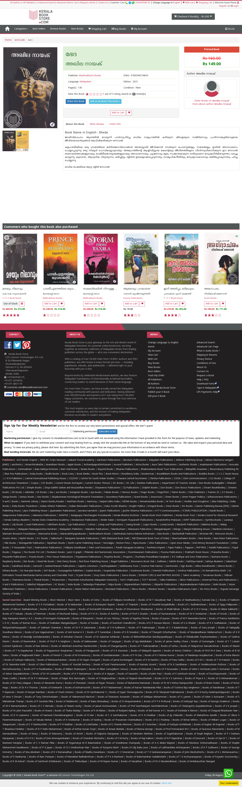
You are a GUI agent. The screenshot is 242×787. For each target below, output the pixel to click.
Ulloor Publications (190, 580)
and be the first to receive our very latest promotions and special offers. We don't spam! (78, 426)
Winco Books (139, 589)
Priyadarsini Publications (88, 557)
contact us (176, 443)
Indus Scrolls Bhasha (115, 506)
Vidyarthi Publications (165, 584)
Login (235, 6)
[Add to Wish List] (129, 112)
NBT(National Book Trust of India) (150, 538)
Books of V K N (89, 614)
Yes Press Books (208, 589)
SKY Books (49, 570)
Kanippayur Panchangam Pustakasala (91, 515)
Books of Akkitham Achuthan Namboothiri (74, 646)
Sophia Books (93, 570)
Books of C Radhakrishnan (192, 604)
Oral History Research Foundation (210, 543)
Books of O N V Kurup (195, 609)
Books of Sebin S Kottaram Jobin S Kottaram (205, 669)
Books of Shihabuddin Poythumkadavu (196, 637)
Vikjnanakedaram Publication (195, 584)
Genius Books (27, 497)
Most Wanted (57, 600)
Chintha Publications (160, 478)
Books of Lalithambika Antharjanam (170, 747)
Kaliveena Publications (44, 515)
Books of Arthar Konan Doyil (79, 729)
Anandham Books (55, 464)
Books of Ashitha (109, 614)
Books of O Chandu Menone (116, 724)
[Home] (7, 29)
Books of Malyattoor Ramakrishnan (199, 646)
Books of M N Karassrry (77, 655)
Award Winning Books (35, 600)
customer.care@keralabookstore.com (27, 387)
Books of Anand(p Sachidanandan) (31, 637)
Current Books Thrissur (97, 483)
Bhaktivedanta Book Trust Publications (162, 469)
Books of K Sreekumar (67, 720)
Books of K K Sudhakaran (213, 623)
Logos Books (150, 524)
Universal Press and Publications (219, 580)
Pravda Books (36, 557)
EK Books (42, 492)
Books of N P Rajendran (169, 738)
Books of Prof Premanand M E (172, 729)
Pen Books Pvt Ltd (34, 552)
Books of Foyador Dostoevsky (221, 757)
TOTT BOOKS (149, 580)
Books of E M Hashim (147, 660)
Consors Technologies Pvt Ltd (77, 775)
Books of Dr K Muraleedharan (161, 761)
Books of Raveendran (24, 641)
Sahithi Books (176, 561)
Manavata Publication (139, 529)
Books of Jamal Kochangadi (118, 660)
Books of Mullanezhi (67, 701)
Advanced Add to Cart (67, 3)
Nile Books (10, 543)
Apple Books (74, 464)
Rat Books (29, 561)
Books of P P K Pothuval (157, 701)
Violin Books (219, 584)
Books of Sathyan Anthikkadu (175, 724)
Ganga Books (9, 497)
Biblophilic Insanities (196, 469)
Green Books (210, 298)
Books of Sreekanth (51, 687)
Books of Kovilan (89, 623)
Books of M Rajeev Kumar (104, 761)
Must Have (74, 600)
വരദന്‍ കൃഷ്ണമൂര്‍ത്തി (136, 294)
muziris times (9, 538)
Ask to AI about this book (104, 101)
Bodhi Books (52, 474)
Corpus (35, 483)
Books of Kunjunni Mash (105, 747)
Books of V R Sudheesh (112, 627)
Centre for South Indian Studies (98, 478)
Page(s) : (75, 87)
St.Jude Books (83, 575)
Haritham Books (75, 501)
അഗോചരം (211, 289)
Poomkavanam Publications (143, 552)
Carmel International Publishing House (45, 478)
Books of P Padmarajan (141, 627)
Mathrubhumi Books (52, 298)
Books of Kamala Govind (142, 664)
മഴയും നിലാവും (12, 289)
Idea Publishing (220, 501)
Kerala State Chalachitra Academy (50, 520)
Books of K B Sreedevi (126, 632)
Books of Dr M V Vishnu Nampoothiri (173, 683)
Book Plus (97, 474)
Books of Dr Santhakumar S (91, 692)
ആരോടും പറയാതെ (136, 289)
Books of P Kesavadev (166, 669)
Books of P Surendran (99, 632)
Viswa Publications (38, 589)
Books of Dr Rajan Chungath (84, 660)
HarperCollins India (109, 501)
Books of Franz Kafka (172, 660)
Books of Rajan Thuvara (101, 683)
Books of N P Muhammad (107, 687)
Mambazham (118, 529)
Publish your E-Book (158, 392)
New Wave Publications (226, 538)
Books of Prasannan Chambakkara (123, 720)
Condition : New (132, 87)
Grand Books (141, 497)
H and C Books (10, 501)
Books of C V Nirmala (41, 706)
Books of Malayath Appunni (146, 650)
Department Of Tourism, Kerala (179, 483)
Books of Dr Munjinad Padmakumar (165, 692)
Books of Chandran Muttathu (88, 738)
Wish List (189, 3)
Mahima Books (209, 524)
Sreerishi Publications (163, 570)
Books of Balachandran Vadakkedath (146, 757)
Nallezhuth (56, 538)
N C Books (42, 538)
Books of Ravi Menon (37, 646)
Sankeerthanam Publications (60, 566)
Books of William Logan (214, 720)
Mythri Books (26, 538)
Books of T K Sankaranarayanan (154, 752)
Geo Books (43, 497)
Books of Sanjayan (110, 641)
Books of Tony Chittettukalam (41, 697)
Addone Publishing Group (189, 460)
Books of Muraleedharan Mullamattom (200, 632)
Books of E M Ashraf (13, 761)
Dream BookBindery (215, 487)
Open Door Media (180, 543)
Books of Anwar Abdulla (111, 729)
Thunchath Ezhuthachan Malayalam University (92, 580)
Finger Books (147, 492)
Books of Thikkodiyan (75, 761)
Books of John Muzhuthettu (189, 752)
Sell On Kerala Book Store (162, 388)
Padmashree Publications (48, 547)
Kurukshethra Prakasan (168, 520)
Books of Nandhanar (213, 687)
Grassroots (157, 497)
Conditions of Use (206, 363)
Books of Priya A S (195, 678)
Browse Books (58, 29)
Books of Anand (43, 710)
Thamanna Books (21, 580)
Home (8, 40)
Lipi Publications (76, 524)
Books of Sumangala (202, 641)
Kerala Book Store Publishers (157, 515)
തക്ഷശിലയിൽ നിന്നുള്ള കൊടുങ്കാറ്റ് (106, 289)
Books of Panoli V (52, 655)
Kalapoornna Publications (16, 515)
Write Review (97, 124)
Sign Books (187, 566)
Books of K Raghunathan (102, 678)
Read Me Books (45, 561)
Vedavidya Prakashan (94, 584)
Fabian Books (111, 492)
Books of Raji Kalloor (142, 738)
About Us (202, 367)
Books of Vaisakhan (131, 761)
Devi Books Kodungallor (211, 483)
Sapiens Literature (88, 566)
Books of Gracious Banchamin (207, 729)
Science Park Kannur (152, 566)
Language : (80, 81)
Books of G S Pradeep (157, 720)
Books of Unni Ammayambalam (53, 738)
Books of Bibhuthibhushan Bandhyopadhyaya (147, 637)
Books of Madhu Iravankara (90, 752)
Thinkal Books (41, 580)
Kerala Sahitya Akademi (17, 520)
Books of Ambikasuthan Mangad (197, 761)
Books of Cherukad (75, 683)
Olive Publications (158, 543)
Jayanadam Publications (63, 510)
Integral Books (155, 506)
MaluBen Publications (97, 529)
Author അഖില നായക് (201, 73)
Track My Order (156, 375)
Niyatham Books (56, 543)
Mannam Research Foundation (19, 534)
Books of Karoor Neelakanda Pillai (142, 687)
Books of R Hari (85, 715)
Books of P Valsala (12, 614)
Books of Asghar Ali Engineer (209, 724)
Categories (20, 29)
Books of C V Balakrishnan (173, 627)
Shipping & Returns (207, 355)
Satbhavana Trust (129, 566)
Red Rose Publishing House (93, 561)
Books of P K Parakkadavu (38, 669)
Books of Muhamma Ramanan (133, 683)
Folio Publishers (196, 492)
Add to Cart (118, 112)
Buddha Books (207, 474)
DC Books (118, 483)
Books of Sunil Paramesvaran (110, 664)
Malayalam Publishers (71, 529)
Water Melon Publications (89, 589)
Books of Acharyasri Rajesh (100, 604)
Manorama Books (48, 534)
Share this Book (75, 101)
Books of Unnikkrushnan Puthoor (208, 664)
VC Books (59, 584)
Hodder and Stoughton (196, 501)
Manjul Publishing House (197, 529)
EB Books (17, 492)
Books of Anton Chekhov (177, 650)
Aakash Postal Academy (81, 460)
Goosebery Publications (118, 497)
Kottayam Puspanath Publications (135, 520)
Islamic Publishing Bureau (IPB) (212, 506)
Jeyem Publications (110, 510)
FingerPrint (163, 492)
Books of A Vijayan (104, 674)
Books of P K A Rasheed (110, 757)
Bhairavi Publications (127, 469)
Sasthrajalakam (108, 566)
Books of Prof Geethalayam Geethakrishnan (144, 706)
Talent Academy (191, 575)
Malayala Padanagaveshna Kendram (37, 529)
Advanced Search (46, 3)
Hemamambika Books (151, 501)
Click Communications (195, 478)
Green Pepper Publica (193, 497)
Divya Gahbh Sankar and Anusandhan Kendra (68, 487)
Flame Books (179, 492)
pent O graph (74, 552)
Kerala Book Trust (185, 515)
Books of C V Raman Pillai (39, 743)
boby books (36, 474)
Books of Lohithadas (87, 724)
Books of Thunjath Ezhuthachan (159, 632)
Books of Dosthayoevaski (213, 674)
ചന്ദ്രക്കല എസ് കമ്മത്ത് (177, 294)
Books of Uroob (218, 614)
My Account (140, 29)
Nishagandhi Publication (31, 543)
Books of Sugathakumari (169, 733)
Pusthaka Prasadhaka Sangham (152, 557)
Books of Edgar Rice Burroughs (68, 678)
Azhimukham (25, 469)
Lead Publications (35, 524)
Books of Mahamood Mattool (77, 697)
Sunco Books (129, 575)
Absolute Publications (134, 460)
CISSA (177, 478)
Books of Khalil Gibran (168, 609)
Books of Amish (74, 733)
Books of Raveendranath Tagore (58, 609)
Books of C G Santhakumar (112, 715)
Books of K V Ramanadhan (57, 752)
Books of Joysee (161, 618)
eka (51, 492)
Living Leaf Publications (110, 524)
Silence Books (224, 566)
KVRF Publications (193, 520)
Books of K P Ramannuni (77, 674)
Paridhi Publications (219, 547)
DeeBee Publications (148, 483)
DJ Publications (131, 487)
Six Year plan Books (30, 570)
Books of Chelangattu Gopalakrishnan (191, 706)
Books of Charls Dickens (61, 692)
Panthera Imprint (156, 547)
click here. (54, 447)
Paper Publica (175, 547)
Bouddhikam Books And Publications (176, 474)
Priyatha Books (112, 557)
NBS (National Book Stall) (115, 538)
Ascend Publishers (123, 464)
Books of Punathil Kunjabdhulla (158, 604)
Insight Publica (137, 506)
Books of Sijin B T (217, 738)
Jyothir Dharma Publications (138, 510)
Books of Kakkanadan (85, 641)
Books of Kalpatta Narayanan (102, 733)
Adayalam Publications (161, 460)
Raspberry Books (11, 561)
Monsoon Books (224, 534)
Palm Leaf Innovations (101, 547)
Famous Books (129, 492)
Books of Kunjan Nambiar (31, 692)
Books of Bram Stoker (208, 683)
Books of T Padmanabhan (144, 646)
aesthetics (17, 464)
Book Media (83, 474)
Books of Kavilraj (92, 720)
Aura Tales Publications (164, 464)
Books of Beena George (140, 729)
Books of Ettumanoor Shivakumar (134, 609)
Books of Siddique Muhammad (149, 697)
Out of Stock (10, 303)
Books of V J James (180, 697)
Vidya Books (114, 584)
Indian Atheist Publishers (53, 506)
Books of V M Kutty (117, 738)
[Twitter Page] (17, 348)
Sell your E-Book (156, 396)
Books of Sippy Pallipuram (223, 604)
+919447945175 (142, 3)
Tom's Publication (129, 580)
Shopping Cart (205, 3)
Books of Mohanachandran (52, 660)
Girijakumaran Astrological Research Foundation (77, 497)
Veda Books (73, 584)
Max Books (163, 534)
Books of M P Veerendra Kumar (189, 618)
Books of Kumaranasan (163, 614)
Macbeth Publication (188, 524)
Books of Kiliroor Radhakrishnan (19, 609)
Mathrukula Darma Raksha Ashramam (134, 534)
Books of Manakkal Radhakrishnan (75, 757)
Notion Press (123, 543)
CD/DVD (73, 478)
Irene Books (172, 506)
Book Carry (68, 474)
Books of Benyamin (83, 618)
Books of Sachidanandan (106, 655)
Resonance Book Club (142, 561)
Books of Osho (91, 600)
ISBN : (135, 75)
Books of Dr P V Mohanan (34, 678)
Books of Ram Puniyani (41, 757)
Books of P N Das (132, 655)
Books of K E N (25, 738)
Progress (128, 557)
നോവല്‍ (20, 40)
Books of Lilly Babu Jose (135, 747)
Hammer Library (29, 501)
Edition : (130, 81)
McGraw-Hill (206, 534)
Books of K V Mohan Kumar (160, 655)
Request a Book (87, 3)
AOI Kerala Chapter (27, 460)
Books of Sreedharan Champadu (122, 743)
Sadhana (161, 561)
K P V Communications (167, 510)
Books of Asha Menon (227, 655)
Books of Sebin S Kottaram (209, 697)
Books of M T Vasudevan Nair (154, 600)
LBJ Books (17, 524)
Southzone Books (140, 570)
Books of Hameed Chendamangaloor (52, 715)
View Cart (153, 355)
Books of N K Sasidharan (173, 664)
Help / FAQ (202, 379)
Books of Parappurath (87, 650)
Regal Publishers (119, 561)
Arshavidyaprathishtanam (97, 464)
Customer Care (130, 3)
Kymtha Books (213, 520)
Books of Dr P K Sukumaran (80, 627)
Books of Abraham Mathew (137, 733)
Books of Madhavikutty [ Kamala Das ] (195, 600)
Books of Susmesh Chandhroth (119, 623)
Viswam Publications (61, 589)
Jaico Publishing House (35, 510)
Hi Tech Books (174, 501)
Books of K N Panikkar (143, 715)
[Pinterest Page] (27, 348)
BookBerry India (130, 474)
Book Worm (112, 474)
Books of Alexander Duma (48, 683)
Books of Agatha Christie (135, 618)
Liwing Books (133, 524)
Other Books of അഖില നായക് (211, 100)
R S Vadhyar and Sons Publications (190, 557)
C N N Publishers (13, 478)
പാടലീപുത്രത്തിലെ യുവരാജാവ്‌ (63, 289)
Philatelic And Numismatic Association (104, 552)
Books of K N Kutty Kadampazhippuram (208, 692)
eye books (96, 492)
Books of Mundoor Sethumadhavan (197, 743)
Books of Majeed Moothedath (135, 678)
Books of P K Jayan (42, 747)
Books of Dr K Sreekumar (193, 614)
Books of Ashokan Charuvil (67, 637)
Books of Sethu (169, 646)
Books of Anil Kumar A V (70, 632)
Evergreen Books (79, 492)
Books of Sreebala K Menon (182, 710)
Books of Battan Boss (24, 623)
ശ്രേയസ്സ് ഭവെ (51, 294)
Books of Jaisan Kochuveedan (100, 706)
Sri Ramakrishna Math (214, 570)
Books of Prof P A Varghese (54, 641)
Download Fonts (206, 383)
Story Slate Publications (106, 575)
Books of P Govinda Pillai (39, 701)
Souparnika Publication (116, 570)
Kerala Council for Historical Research (218, 515)
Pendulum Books (56, 552)
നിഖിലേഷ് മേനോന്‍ (215, 294)
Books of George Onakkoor (215, 701)
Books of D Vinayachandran (126, 701)
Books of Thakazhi (128, 604)
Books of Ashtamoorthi (77, 687)
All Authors (15, 3)
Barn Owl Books (69, 469)
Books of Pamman (36, 614)
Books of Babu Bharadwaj (94, 701)
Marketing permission (85, 431)
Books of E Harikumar (14, 757)
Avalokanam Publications (213, 464)
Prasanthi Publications (14, 557)
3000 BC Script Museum (53, 460)
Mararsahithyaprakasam (73, 534)
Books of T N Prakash (218, 660)
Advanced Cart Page (207, 346)
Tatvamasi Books (212, 575)
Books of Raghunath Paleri (25, 655)
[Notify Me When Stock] (22, 304)
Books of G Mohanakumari (222, 678)
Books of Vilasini (231, 646)
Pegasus (16, 552)
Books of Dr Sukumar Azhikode (102, 637)
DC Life (130, 483)
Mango (177, 529)
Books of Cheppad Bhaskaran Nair (219, 710)
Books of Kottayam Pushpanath (52, 618)
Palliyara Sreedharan (75, 547)
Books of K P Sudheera (205, 747)
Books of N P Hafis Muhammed (44, 729)
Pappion (189, 547)
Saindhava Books (21, 566)
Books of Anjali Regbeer (199, 733)
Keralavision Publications (84, 520)
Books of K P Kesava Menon (154, 623)
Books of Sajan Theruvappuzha (126, 692)
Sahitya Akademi (214, 561)
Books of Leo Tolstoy (108, 618)
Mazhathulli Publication (184, 534)
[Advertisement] (121, 194)
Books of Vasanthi (128, 674)
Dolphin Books (150, 487)
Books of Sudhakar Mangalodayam (58, 623)
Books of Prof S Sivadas (135, 614)
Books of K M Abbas (94, 710)
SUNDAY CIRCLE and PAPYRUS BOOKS (159, 575)
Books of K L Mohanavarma (222, 752)
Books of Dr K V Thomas (24, 687)
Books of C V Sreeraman (121, 752)
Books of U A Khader (184, 623)
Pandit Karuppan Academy (130, 547)
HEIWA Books (129, 501)
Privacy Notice (204, 359)
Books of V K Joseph (226, 706)
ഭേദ (71, 55)
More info (167, 783)
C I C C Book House (11, 298)
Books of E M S (195, 660)
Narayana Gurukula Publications (82, 538)
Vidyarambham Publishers (137, 584)
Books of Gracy (29, 733)
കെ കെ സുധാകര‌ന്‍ (14, 294)
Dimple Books (34, 487)
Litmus (91, 524)
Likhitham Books (56, 524)
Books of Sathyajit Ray (185, 701)
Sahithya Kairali (194, 561)
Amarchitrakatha (34, 464)
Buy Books (120, 29)
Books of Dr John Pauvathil (17, 710)
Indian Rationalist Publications (85, 506)
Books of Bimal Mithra (185, 720)
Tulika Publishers (168, 580)
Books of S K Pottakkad (41, 604)
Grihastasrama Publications (222, 497)
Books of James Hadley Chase (171, 641)
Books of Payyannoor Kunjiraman (54, 650)
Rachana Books (219, 557)
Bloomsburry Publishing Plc (224, 469)
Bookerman (147, 474)
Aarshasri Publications (109, 460)
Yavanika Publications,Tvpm (182, 589)
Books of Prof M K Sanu (207, 650)
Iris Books (187, 506)
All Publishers (29, 3)
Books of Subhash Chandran (45, 627)
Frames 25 (213, 492)
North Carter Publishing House (84, 543)
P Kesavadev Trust (22, 547)
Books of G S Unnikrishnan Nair (72, 747)
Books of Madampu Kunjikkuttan (195, 655)
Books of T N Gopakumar (19, 650)
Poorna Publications (133, 298)
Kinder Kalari (107, 520)
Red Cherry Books (66, 561)
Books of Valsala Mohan (38, 720)
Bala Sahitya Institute (46, 469)
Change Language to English (163, 342)
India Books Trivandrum (25, 506)
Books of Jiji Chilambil (171, 715)
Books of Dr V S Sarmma (168, 678)
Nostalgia (108, 543)
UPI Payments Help (207, 392)
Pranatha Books (220, 552)
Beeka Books (88, 469)
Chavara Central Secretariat (132, 478)
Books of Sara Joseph (203, 627)
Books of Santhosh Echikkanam (44, 761)
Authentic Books (188, 464)
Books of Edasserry (51, 733)
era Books (61, 492)
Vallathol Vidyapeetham (39, 584)
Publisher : (84, 75)
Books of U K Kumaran (115, 650)
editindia (29, 492)
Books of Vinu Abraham (27, 752)
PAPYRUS (201, 547)
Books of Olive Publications (43, 664)
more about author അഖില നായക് (211, 104)
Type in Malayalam (207, 388)
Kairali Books (216, 510)
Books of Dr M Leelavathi (46, 674)
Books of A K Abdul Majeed (159, 743)
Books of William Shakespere (70, 669)
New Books (77, 29)
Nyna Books (139, 543)
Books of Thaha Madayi (68, 710)
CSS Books (47, 483)
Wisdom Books (156, 589)
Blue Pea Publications (16, 474)
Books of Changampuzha (113, 646)
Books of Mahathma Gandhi (201, 715)
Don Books (166, 487)
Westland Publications (117, 589)
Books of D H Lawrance (15, 715)
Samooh (37, 566)
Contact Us (103, 3)
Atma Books (142, 464)
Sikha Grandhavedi (205, 566)
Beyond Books (105, 469)
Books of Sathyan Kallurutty (19, 660)
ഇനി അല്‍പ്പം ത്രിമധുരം (179, 289)
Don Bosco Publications (188, 487)
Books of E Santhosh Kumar (180, 674)
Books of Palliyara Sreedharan (119, 600)
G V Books (227, 492)
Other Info (115, 124)
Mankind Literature (222, 529)
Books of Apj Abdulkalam (138, 641)
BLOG (231, 29)
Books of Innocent (195, 738)
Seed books (171, 566)
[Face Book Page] (8, 348)
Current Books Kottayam (69, 483)
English (176, 3)
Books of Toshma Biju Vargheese (182, 687)
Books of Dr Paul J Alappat (16, 683)
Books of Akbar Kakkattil (224, 609)
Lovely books (167, 524)
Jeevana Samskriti (87, 510)
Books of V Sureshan (145, 724)
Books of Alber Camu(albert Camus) (108, 669)
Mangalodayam (162, 529)
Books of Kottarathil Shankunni (96, 609)
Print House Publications (60, 557)
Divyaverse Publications (108, 487)
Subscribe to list (107, 431)
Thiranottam (58, 580)
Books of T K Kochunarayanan (185, 757)
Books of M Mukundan (69, 604)
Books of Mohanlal (141, 669)
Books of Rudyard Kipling (121, 710)
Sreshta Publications (189, 570)
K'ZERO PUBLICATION (194, 510)
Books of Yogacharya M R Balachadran (79, 743)
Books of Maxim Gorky (69, 706)
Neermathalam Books (184, 538)
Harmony (92, 501)
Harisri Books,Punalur (52, 501)
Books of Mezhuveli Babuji (63, 614)
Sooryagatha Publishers (70, 570)
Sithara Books (10, 570)
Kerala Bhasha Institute (126, 515)
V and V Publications (13, 584)
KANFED (63, 515)
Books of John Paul (151, 674)
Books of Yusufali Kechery (76, 664)
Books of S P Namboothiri (32, 724)
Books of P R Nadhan (61, 724)
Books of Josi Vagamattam (39, 632)
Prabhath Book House (197, 552)
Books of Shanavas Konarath (114, 697)
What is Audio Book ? (208, 351)
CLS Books (215, 478)
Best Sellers (39, 29)
